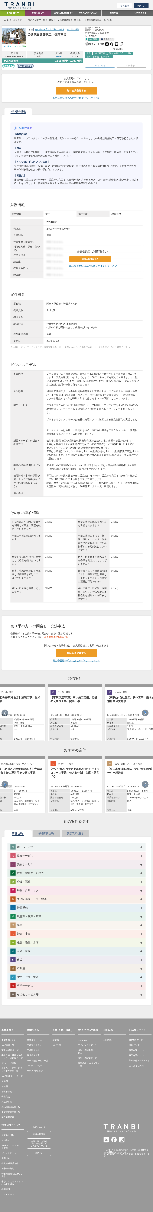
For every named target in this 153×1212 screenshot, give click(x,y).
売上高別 (5, 1096)
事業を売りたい (34, 1040)
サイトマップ (7, 1194)
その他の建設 (64, 20)
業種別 (4, 1081)
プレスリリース (8, 1153)
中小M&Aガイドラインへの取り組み (12, 1182)
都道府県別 (6, 1091)
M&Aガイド (134, 1045)
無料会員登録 (39, 1134)
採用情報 (5, 1189)
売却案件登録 (33, 1050)
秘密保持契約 (7, 1168)
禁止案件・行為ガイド (139, 1060)
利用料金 (108, 1040)
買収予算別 (6, 1101)
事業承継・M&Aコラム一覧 (88, 1064)
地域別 (4, 1086)
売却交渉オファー (35, 1045)
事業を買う (18, 20)
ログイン (141, 5)
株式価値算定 (33, 1055)
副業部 (55, 1040)
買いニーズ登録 (8, 1063)
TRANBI (5, 20)
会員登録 (124, 5)
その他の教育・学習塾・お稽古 (49, 29)
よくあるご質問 (136, 1065)
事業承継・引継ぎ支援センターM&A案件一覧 (12, 1056)
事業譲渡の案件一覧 (10, 1112)
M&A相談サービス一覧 (12, 1076)
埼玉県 (77, 20)
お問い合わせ (39, 1127)
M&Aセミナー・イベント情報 (12, 1146)
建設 (51, 20)
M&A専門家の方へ (35, 1070)
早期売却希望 (26, 66)
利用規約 (5, 1158)
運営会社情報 (7, 1135)
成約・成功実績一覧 (87, 1058)
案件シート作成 (94, 43)
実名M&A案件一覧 (10, 1050)
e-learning (83, 1040)
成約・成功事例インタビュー (88, 1051)
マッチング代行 (34, 1065)
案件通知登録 (7, 1117)
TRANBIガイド (136, 1040)
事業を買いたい (8, 1040)
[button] (145, 713)
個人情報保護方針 (9, 1163)
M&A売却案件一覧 (36, 20)
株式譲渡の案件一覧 (10, 1107)
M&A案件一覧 (7, 1045)
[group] (75, 712)
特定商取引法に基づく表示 (11, 1175)
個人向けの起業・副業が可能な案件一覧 (11, 1069)
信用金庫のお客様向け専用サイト (39, 1143)
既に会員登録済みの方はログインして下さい (76, 98)
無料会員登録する (76, 90)
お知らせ (5, 1140)
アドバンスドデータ (87, 1045)
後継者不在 (8, 66)
